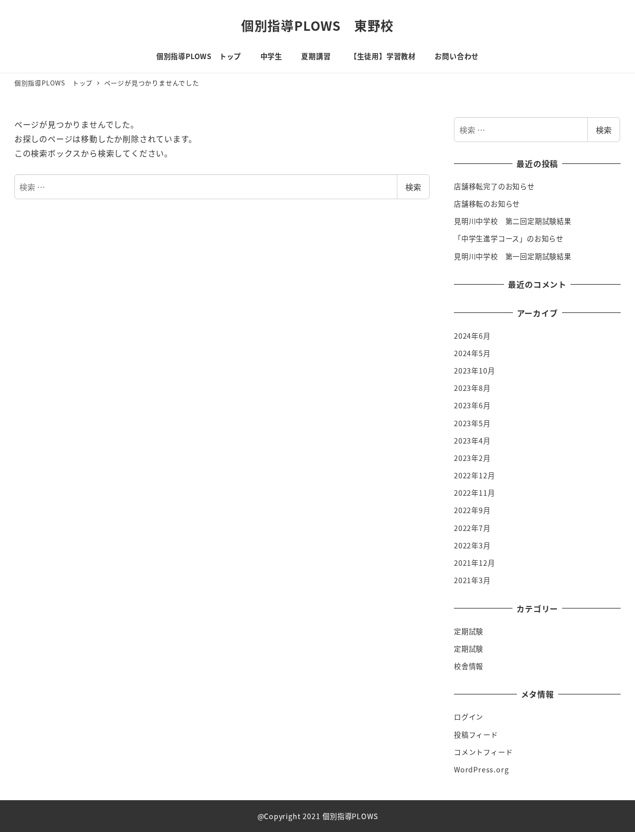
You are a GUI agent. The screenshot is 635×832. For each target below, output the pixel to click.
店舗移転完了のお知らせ (494, 186)
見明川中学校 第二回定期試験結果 (513, 221)
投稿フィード (476, 735)
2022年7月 (472, 528)
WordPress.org (481, 769)
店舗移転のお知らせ (487, 204)
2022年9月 (472, 510)
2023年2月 (472, 458)
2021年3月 (472, 580)
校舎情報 (468, 666)
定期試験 (468, 631)
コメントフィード (483, 752)
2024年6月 (472, 336)
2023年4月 (472, 441)
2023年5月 (472, 423)
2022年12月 (474, 475)
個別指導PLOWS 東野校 (317, 25)
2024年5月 (472, 353)
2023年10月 (474, 371)
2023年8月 (472, 388)
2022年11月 (474, 493)
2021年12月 (474, 563)
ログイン (468, 717)
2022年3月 (472, 545)
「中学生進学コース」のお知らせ (509, 238)
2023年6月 (472, 405)
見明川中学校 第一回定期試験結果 (513, 256)
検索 (413, 187)
